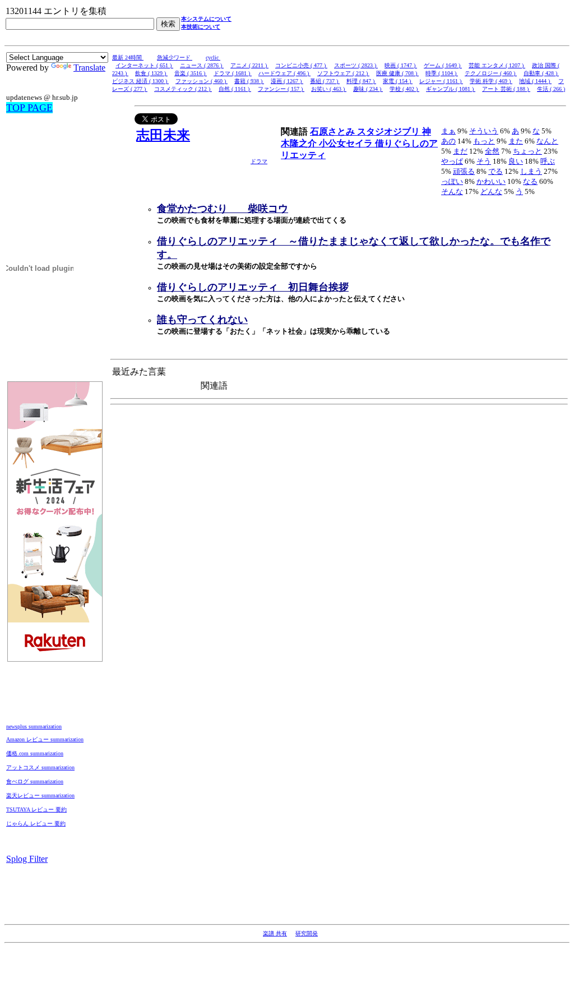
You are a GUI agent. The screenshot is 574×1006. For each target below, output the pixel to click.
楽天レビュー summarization (40, 795)
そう (483, 161)
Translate (89, 67)
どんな (491, 191)
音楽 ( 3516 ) (190, 73)
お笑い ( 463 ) (328, 89)
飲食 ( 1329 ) (151, 73)
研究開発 (306, 933)
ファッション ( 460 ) (201, 81)
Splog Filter (27, 859)
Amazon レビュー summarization (45, 739)
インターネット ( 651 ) (144, 65)
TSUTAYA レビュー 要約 (36, 809)
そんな (452, 191)
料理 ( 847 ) (361, 81)
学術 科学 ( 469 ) (491, 81)
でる (495, 171)
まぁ (448, 131)
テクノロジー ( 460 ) (491, 73)
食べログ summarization (34, 781)
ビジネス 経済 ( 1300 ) (140, 81)
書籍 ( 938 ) (249, 81)
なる (530, 181)
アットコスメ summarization (40, 767)
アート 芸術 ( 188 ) (506, 89)
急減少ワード (174, 57)
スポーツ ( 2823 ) (356, 65)
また (515, 141)
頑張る (464, 171)
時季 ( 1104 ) (441, 73)
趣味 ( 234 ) (368, 89)
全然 (492, 151)
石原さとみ (333, 131)
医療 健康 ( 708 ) (397, 73)
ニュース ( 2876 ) (202, 65)
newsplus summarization (34, 726)
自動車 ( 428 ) (541, 73)
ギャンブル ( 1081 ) (450, 89)
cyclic (213, 57)
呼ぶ (547, 161)
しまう (531, 171)
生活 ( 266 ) (551, 89)
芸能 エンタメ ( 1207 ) (497, 65)
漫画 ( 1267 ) (287, 81)
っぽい (452, 181)
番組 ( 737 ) (325, 81)
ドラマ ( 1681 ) (233, 73)
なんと (547, 141)
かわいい (491, 181)
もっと (484, 141)
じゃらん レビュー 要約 (36, 823)
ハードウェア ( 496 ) (284, 73)
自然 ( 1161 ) (235, 89)
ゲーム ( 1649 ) (443, 65)
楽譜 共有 (275, 933)
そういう (483, 131)
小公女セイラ (347, 143)
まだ (460, 151)
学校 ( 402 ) (404, 89)
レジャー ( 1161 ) (441, 81)
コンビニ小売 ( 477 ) (301, 65)
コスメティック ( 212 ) (183, 89)
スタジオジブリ (389, 131)
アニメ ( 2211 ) (249, 65)
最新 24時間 (128, 57)
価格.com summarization (34, 753)
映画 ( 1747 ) (401, 65)
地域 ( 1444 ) (535, 81)
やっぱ (452, 161)
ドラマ (259, 161)
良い (515, 161)
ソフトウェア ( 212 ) (343, 73)
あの (448, 141)
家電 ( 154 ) (398, 81)
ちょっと (527, 151)
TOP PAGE (29, 107)
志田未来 (163, 135)
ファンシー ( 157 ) (281, 89)
